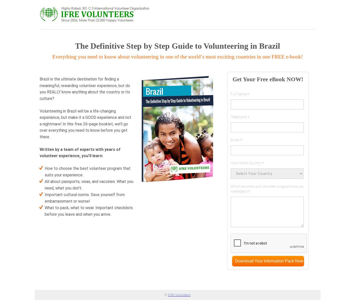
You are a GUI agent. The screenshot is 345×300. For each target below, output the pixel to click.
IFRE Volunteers (179, 295)
